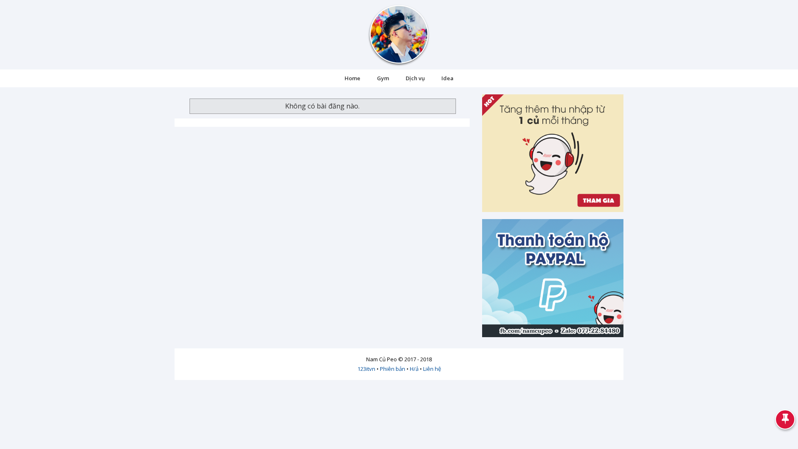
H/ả (414, 369)
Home (352, 78)
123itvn (366, 369)
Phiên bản (392, 369)
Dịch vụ (415, 78)
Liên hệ (432, 369)
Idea (447, 78)
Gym (383, 78)
